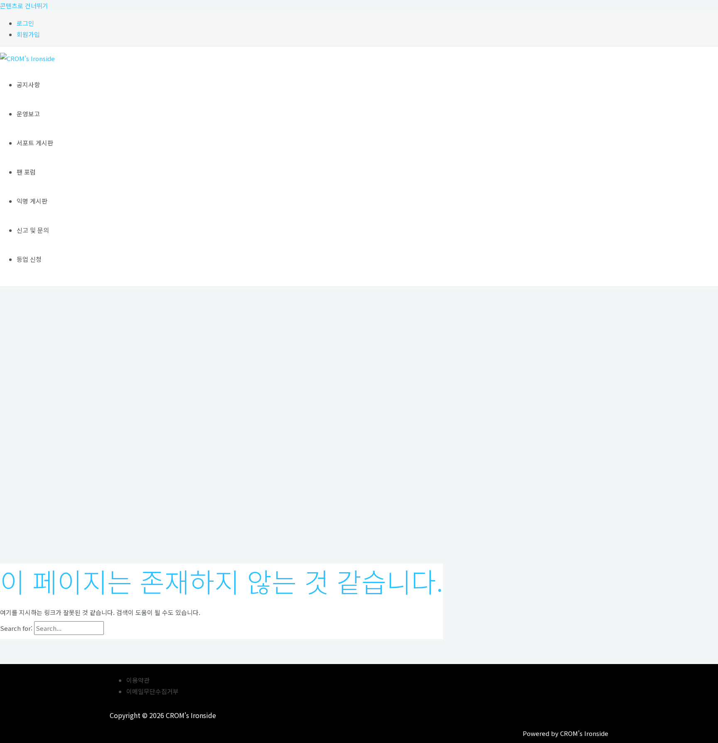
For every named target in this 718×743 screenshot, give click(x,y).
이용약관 (138, 680)
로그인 (25, 23)
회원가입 (28, 34)
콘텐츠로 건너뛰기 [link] (24, 5)
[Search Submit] (123, 628)
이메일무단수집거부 (152, 691)
